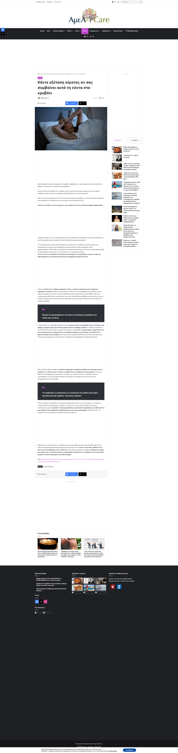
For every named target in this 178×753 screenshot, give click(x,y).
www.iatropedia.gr (48, 466)
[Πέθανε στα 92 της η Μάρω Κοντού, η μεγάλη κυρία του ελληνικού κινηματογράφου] (117, 218)
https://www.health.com (50, 459)
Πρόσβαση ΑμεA (132, 31)
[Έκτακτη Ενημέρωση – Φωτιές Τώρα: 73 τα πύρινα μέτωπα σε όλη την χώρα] (117, 209)
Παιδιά (69, 31)
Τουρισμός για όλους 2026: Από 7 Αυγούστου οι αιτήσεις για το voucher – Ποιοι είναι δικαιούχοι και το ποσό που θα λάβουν (131, 186)
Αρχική (42, 31)
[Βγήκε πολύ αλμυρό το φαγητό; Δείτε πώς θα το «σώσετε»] (117, 149)
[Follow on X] (48, 98)
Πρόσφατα (117, 140)
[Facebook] (3, 30)
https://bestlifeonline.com (51, 461)
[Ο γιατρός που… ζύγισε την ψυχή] (117, 157)
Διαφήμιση (49, 2)
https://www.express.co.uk (67, 459)
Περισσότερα (117, 31)
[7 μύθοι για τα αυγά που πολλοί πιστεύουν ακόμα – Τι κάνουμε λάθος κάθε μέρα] (117, 175)
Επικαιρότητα (94, 31)
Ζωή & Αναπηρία (58, 31)
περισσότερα (112, 751)
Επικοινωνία (57, 2)
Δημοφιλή (135, 140)
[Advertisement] (89, 54)
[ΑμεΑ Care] (89, 16)
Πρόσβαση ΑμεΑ (40, 2)
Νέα (48, 31)
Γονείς (77, 31)
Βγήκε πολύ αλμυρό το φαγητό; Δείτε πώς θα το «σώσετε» (131, 149)
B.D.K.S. (100, 743)
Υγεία (84, 31)
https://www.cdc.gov (83, 459)
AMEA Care (44, 98)
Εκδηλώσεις (106, 31)
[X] (3, 33)
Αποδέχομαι (129, 750)
